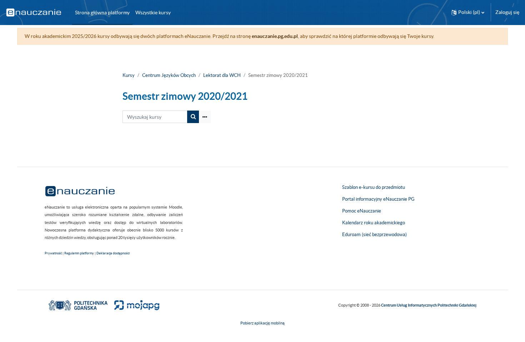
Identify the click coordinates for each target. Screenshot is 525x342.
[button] (467, 12)
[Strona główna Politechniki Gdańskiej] (78, 305)
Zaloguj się (507, 12)
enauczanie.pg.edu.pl (275, 36)
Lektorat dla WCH (222, 75)
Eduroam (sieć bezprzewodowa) (374, 234)
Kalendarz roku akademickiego (373, 222)
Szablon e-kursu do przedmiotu (373, 187)
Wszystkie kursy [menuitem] (153, 12)
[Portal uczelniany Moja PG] (133, 305)
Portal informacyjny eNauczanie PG (378, 199)
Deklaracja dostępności (113, 253)
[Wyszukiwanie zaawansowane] (205, 117)
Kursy (128, 75)
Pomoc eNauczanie (361, 211)
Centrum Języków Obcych (169, 75)
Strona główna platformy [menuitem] (102, 12)
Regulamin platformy (79, 253)
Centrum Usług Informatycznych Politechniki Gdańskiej (428, 305)
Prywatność (53, 253)
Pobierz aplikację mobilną (262, 323)
